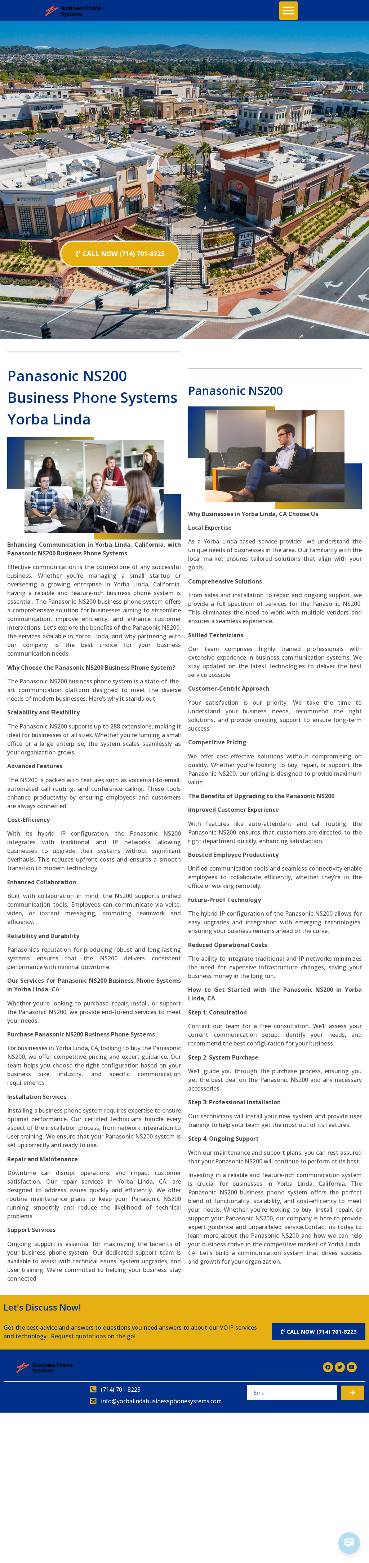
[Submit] (352, 1393)
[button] (288, 10)
